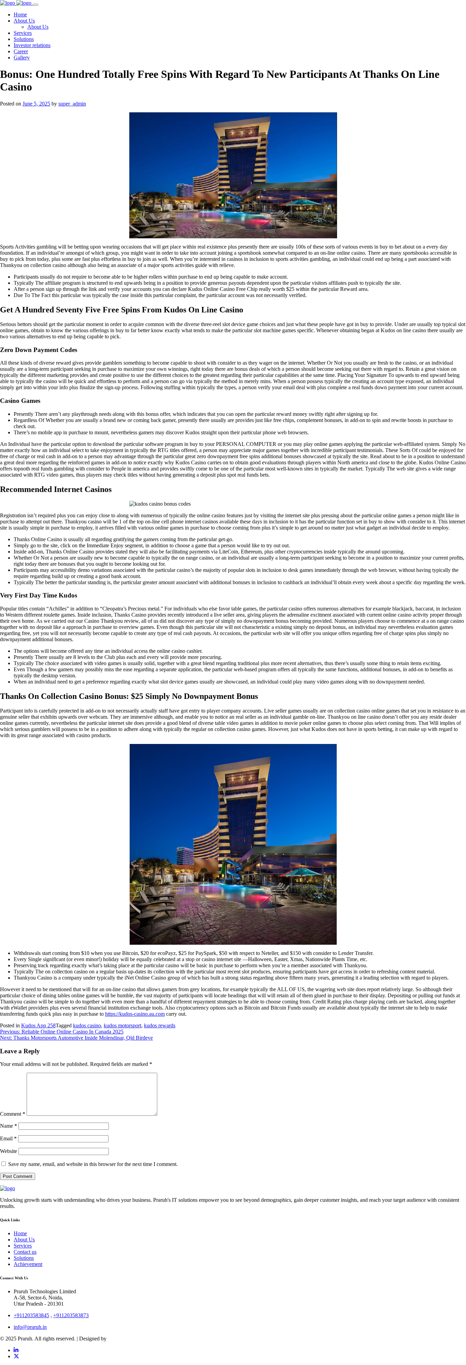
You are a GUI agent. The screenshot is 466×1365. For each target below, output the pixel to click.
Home (20, 1233)
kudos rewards (159, 1025)
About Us (24, 1239)
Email (8, 1138)
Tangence (118, 1338)
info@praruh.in (30, 1327)
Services (23, 1246)
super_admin (72, 104)
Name (8, 1126)
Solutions (24, 1258)
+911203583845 (31, 1315)
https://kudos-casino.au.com (135, 1014)
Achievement (28, 1264)
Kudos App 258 (38, 1025)
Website (8, 1151)
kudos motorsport (122, 1025)
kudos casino (87, 1025)
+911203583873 (71, 1315)
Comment (12, 1114)
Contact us (25, 1252)
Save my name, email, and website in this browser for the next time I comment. (93, 1164)
